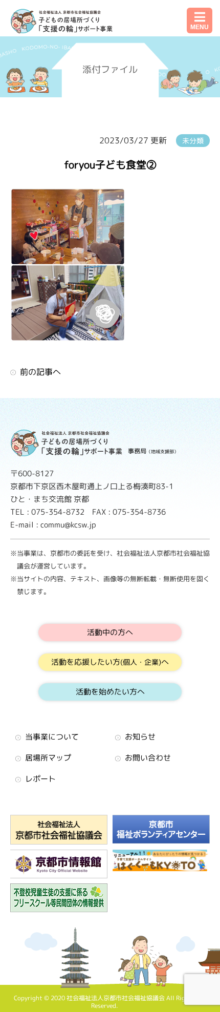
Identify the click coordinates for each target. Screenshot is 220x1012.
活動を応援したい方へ (110, 662)
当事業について (52, 736)
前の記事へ (40, 371)
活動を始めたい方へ (110, 691)
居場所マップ (48, 757)
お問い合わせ (148, 757)
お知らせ (140, 736)
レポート (40, 778)
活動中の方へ (110, 632)
